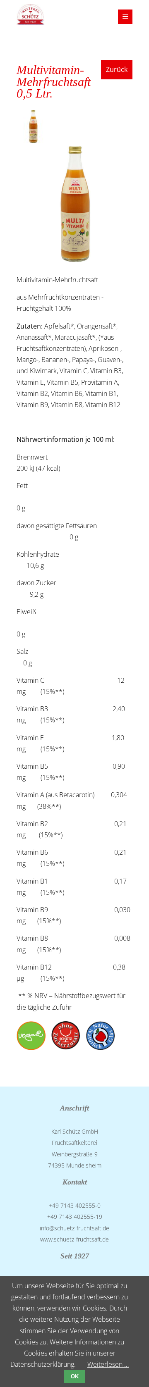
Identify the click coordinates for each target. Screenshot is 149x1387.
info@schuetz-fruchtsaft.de (74, 1228)
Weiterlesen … (108, 1364)
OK (75, 1376)
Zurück (116, 69)
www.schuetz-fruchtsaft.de (74, 1239)
